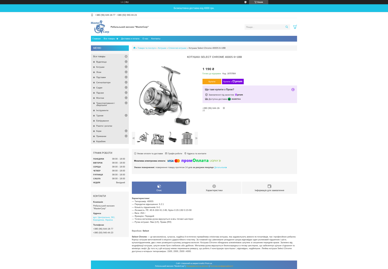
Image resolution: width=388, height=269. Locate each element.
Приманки (101, 136)
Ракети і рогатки (104, 126)
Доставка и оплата (130, 38)
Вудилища (101, 62)
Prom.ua (208, 263)
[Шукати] (286, 27)
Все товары (109, 38)
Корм (98, 131)
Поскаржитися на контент (197, 266)
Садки (99, 87)
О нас (145, 38)
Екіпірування (102, 120)
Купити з (227, 81)
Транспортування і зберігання (105, 104)
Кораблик (100, 141)
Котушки (162, 48)
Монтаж (100, 98)
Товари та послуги (147, 48)
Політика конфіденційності (221, 266)
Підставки (101, 77)
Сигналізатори (103, 82)
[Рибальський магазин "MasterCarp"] (100, 27)
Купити (212, 81)
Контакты (155, 38)
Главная (96, 38)
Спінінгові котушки (177, 48)
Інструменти (102, 110)
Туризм (99, 115)
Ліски (98, 72)
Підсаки (100, 93)
